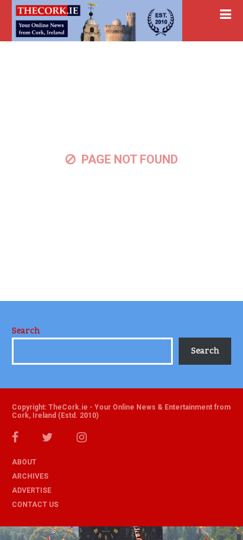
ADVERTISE (31, 490)
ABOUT (24, 462)
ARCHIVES (30, 476)
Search (26, 331)
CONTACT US (35, 504)
